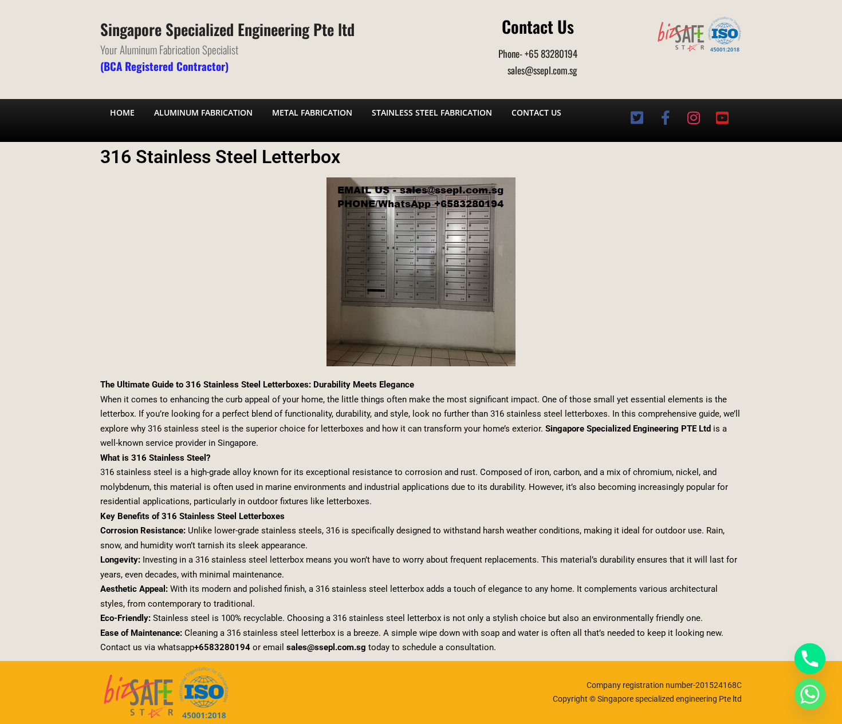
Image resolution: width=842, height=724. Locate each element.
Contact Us (536, 112)
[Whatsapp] (809, 694)
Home (122, 112)
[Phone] (809, 658)
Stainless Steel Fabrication (432, 112)
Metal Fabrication (312, 112)
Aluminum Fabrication (203, 112)
